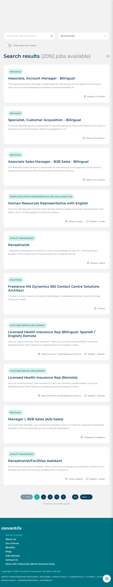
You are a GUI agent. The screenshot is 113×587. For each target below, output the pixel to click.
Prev (28, 497)
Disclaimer (45, 577)
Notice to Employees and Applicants (19, 577)
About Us (11, 539)
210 (75, 497)
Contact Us (12, 560)
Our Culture (12, 543)
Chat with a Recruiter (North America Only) (30, 564)
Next (84, 497)
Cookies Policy (77, 577)
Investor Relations (27, 580)
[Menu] (107, 578)
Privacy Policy (60, 577)
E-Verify (91, 577)
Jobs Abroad (13, 555)
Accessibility (46, 580)
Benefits (10, 547)
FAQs (8, 551)
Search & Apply (14, 535)
